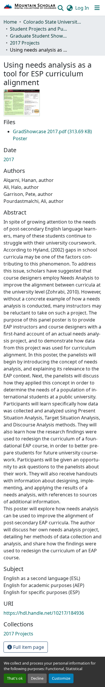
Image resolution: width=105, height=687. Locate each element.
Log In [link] (82, 8)
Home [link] (10, 22)
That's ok (15, 678)
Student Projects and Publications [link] (39, 29)
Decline (37, 678)
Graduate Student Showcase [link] (39, 36)
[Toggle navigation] (97, 7)
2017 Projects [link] (25, 43)
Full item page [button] (28, 647)
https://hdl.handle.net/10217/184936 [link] (44, 613)
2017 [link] (9, 159)
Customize (61, 678)
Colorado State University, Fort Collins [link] (52, 22)
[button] (30, 7)
